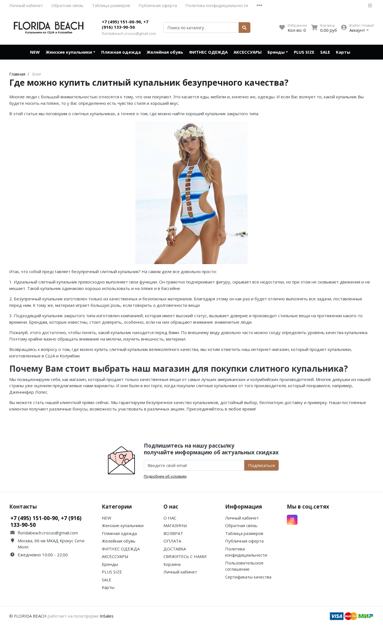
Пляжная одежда (121, 52)
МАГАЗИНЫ (175, 525)
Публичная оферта (158, 5)
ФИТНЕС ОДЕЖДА (208, 52)
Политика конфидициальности (216, 5)
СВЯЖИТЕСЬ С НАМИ (184, 556)
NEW (35, 52)
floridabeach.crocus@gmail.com (129, 33)
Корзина (172, 564)
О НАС (169, 518)
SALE (325, 52)
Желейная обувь (165, 52)
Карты (343, 52)
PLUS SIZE (304, 52)
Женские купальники (69, 52)
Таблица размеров (111, 5)
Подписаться (261, 465)
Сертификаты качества (248, 577)
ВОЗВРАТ (173, 533)
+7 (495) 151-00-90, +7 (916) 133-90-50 (125, 24)
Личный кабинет (26, 5)
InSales (107, 616)
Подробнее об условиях (165, 476)
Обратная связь (67, 5)
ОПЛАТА (172, 541)
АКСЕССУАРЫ (248, 52)
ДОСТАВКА (174, 549)
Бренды (276, 52)
